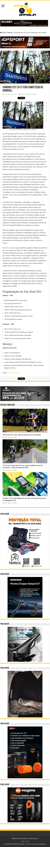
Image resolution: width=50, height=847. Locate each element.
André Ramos (33, 838)
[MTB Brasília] (25, 9)
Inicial (4, 32)
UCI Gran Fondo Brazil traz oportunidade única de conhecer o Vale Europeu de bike (22, 466)
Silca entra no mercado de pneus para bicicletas (22, 435)
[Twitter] (24, 841)
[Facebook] (21, 841)
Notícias (10, 32)
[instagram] (28, 841)
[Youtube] (26, 841)
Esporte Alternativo (13, 373)
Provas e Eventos (31, 94)
